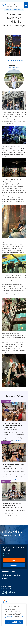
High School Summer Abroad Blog (16, 9)
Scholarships (6, 575)
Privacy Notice (8, 616)
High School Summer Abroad (14, 548)
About (14, 571)
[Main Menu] (26, 5)
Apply (14, 560)
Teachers (17, 575)
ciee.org (4, 1)
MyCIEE (3, 582)
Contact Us (14, 565)
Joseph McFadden (14, 67)
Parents (4, 578)
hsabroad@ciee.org (10, 555)
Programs (5, 571)
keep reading (17, 440)
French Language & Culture (14, 60)
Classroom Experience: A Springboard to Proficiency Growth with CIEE (12, 425)
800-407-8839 (7, 588)
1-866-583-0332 (9, 553)
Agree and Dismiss (14, 622)
